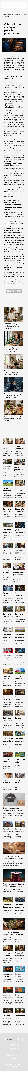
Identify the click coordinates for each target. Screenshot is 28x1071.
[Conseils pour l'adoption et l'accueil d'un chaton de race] (20, 712)
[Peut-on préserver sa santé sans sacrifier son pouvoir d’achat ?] (13, 407)
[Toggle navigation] (4, 5)
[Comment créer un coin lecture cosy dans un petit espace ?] (7, 565)
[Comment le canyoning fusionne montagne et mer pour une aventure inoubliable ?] (8, 608)
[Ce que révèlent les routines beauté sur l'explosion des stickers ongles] (20, 441)
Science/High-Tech (14, 1055)
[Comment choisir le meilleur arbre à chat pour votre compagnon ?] (20, 608)
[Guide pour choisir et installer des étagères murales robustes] (8, 712)
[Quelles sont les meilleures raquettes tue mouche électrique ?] (20, 1010)
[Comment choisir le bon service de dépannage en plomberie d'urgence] (20, 823)
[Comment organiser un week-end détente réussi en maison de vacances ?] (20, 483)
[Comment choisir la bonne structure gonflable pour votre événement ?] (20, 671)
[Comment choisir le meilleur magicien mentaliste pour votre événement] (8, 691)
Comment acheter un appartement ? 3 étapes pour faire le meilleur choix (14, 934)
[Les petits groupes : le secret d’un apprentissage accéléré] (19, 462)
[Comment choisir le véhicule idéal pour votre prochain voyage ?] (8, 524)
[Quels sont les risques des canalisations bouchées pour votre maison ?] (20, 524)
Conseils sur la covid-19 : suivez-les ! (19, 976)
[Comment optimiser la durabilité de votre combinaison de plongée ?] (20, 545)
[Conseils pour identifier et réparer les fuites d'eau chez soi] (20, 775)
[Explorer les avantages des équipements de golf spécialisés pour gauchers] (8, 483)
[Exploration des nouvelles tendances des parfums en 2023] (8, 587)
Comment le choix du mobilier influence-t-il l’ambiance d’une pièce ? (12, 372)
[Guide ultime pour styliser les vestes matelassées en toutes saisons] (8, 733)
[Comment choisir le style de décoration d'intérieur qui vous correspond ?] (8, 629)
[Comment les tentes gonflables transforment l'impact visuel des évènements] (20, 754)
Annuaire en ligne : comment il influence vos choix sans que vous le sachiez (13, 349)
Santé (14, 1052)
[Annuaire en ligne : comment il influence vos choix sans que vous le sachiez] (13, 338)
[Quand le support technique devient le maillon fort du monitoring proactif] (13, 384)
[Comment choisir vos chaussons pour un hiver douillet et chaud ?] (8, 503)
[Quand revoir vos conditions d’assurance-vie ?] (20, 989)
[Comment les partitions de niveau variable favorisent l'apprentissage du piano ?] (19, 566)
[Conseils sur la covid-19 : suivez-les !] (20, 968)
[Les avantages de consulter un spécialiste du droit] (8, 545)
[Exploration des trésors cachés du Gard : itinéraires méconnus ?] (20, 629)
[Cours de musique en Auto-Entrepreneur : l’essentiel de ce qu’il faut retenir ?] (8, 948)
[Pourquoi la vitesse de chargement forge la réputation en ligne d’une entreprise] (13, 314)
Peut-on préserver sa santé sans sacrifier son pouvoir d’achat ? (13, 418)
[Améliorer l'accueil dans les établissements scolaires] (14, 875)
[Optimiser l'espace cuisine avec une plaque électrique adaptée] (8, 671)
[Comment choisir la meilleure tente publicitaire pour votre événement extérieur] (20, 733)
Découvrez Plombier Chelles (15, 89)
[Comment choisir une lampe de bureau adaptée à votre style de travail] (20, 691)
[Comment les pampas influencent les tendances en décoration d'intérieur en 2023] (14, 847)
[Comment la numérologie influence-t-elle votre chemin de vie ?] (20, 650)
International (14, 1048)
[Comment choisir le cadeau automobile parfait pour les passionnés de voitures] (8, 754)
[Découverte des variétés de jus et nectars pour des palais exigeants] (20, 503)
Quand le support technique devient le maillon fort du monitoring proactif (13, 395)
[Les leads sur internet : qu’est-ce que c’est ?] (8, 968)
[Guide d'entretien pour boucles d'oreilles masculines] (8, 775)
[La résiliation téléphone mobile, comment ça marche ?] (8, 989)
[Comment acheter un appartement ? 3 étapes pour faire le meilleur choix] (14, 923)
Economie (14, 1045)
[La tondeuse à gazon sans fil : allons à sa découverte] (8, 899)
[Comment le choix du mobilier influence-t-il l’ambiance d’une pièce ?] (13, 361)
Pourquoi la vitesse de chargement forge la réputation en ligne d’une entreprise (12, 325)
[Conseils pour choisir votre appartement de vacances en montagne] (8, 823)
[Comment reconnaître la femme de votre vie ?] (20, 947)
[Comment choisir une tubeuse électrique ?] (20, 899)
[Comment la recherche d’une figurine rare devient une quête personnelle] (7, 461)
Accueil (3, 13)
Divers (8, 13)
